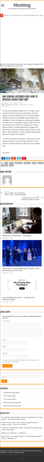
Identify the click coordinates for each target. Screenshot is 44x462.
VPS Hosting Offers (9, 399)
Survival (4, 165)
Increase (27, 163)
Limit (34, 163)
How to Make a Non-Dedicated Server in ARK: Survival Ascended (15, 193)
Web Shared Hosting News (12, 402)
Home (4, 64)
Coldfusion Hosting (13, 451)
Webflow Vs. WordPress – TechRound (16, 236)
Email (4, 346)
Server (41, 163)
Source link (6, 153)
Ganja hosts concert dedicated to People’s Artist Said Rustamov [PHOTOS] (20, 269)
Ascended (19, 163)
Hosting (22, 5)
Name (4, 340)
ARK (7, 163)
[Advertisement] (22, 40)
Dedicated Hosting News (15, 64)
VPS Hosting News (9, 396)
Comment (6, 321)
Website (4, 353)
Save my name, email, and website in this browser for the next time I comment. (20, 361)
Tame (11, 165)
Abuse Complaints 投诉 (16, 452)
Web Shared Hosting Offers (12, 406)
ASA (12, 163)
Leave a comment (27, 104)
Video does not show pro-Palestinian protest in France (30, 198)
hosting (6, 103)
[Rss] (22, 459)
